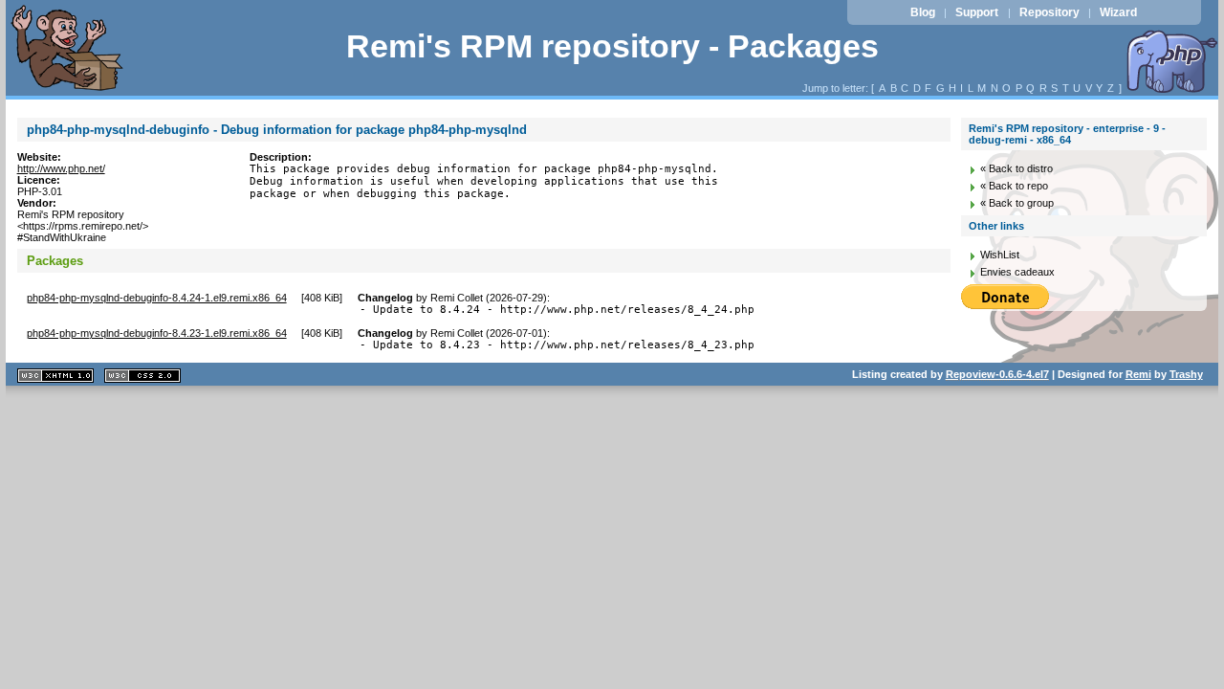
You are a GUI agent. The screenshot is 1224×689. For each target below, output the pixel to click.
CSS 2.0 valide (142, 375)
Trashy (1186, 374)
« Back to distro (1016, 168)
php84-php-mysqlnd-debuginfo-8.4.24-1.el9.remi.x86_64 (157, 297)
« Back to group (1017, 203)
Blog (922, 12)
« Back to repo (1014, 185)
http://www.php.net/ (61, 168)
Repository (1049, 12)
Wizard (1118, 12)
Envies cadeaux (1017, 272)
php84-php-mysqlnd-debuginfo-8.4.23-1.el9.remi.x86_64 (157, 333)
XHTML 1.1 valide (55, 375)
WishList (999, 254)
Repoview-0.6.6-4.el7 (997, 374)
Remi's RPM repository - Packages (612, 46)
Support (976, 12)
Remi (1138, 374)
